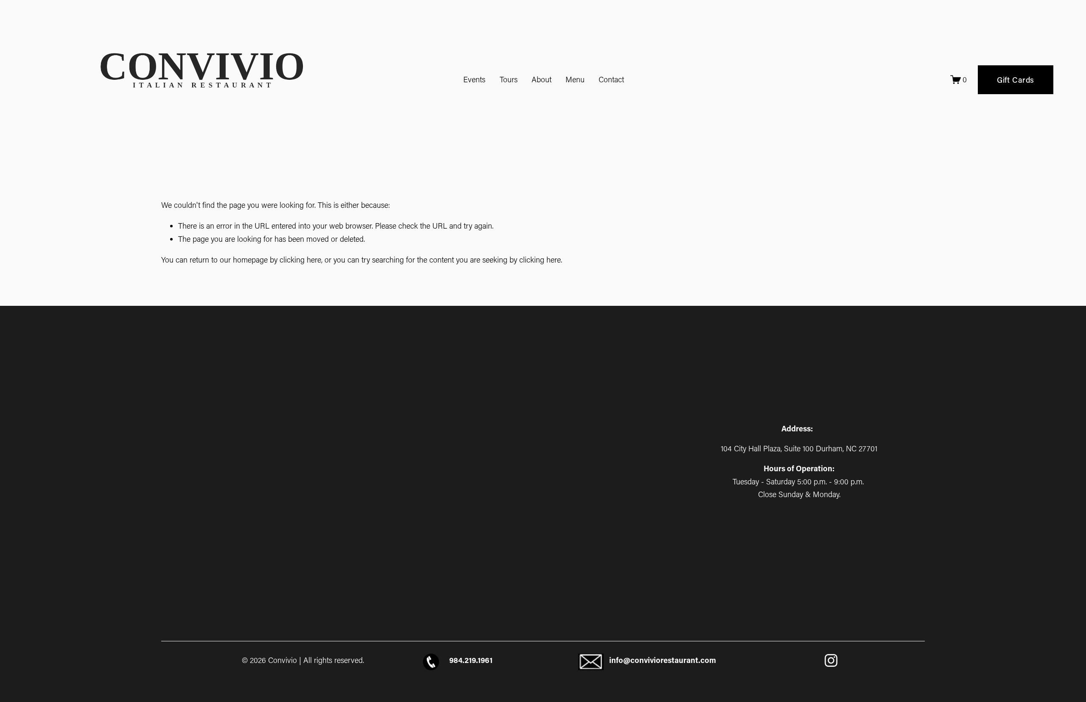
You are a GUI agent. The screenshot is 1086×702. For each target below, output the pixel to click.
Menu (575, 79)
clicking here (300, 260)
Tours (509, 79)
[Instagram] (831, 660)
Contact (611, 79)
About (541, 79)
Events (474, 79)
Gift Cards (1015, 80)
